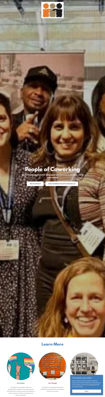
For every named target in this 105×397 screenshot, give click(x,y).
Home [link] (5, 3)
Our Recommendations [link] (94, 3)
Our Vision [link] (13, 3)
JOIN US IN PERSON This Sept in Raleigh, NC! (62, 183)
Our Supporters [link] (24, 3)
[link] (52, 2)
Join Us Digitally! (35, 183)
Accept (87, 391)
